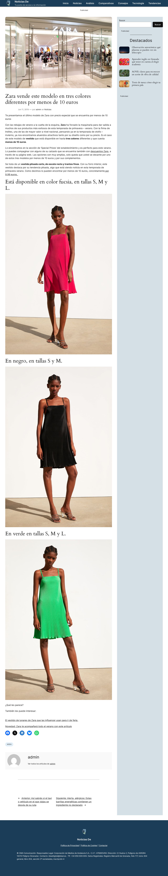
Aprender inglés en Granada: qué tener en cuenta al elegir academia (145, 62)
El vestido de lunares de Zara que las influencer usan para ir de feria (41, 720)
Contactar (103, 845)
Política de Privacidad (70, 845)
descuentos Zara (100, 151)
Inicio (66, 3)
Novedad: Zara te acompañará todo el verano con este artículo (38, 726)
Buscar (122, 20)
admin (38, 109)
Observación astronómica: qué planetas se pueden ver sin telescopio (146, 50)
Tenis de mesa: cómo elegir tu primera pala (146, 83)
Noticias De (21, 1)
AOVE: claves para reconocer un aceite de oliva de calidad (146, 73)
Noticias (47, 109)
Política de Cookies (89, 845)
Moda (9, 744)
